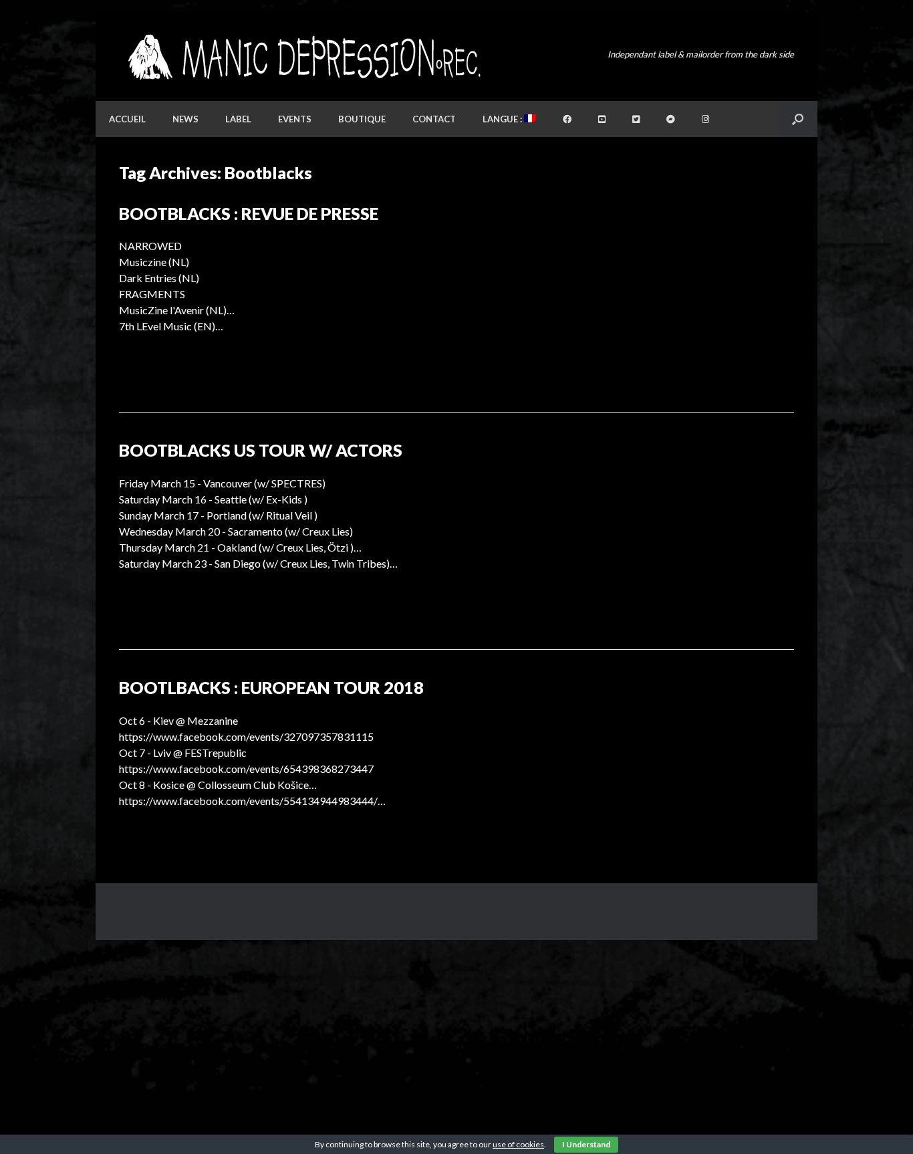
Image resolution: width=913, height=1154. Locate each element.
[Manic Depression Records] (303, 57)
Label (238, 119)
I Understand (586, 1144)
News (185, 119)
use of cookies (518, 1144)
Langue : (503, 119)
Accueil (127, 119)
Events (294, 119)
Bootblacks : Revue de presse (248, 213)
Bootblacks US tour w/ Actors (260, 450)
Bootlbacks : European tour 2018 (271, 687)
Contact (434, 119)
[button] (797, 119)
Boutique (362, 119)
